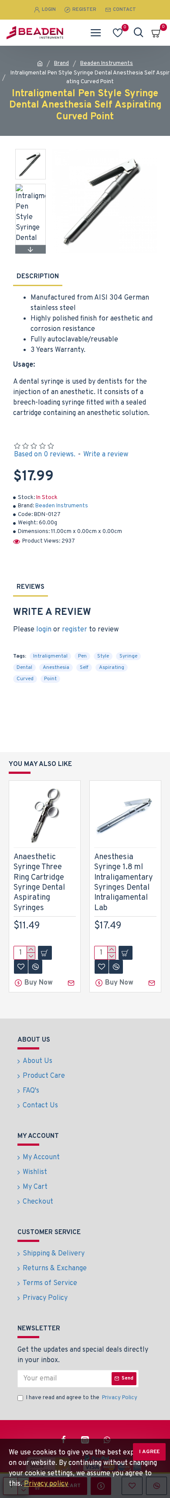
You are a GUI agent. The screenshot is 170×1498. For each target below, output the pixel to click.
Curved (25, 678)
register (74, 629)
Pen (82, 656)
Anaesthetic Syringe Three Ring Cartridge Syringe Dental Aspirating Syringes (39, 882)
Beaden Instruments (106, 63)
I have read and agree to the (81, 1397)
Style (103, 656)
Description (38, 277)
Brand (61, 63)
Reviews (30, 587)
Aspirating (111, 667)
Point (50, 678)
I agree (149, 1451)
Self (84, 667)
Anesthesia (56, 667)
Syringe (128, 656)
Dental (24, 667)
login (43, 629)
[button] (30, 151)
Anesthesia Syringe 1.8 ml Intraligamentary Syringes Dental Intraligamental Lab (123, 882)
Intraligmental (50, 656)
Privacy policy (46, 1484)
